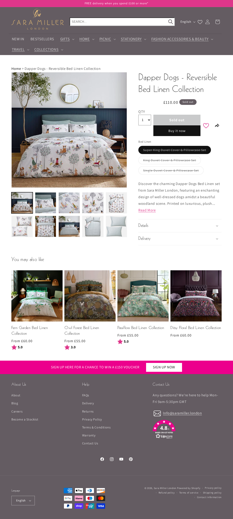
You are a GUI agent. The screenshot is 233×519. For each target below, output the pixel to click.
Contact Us (90, 443)
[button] (66, 39)
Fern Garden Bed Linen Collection (29, 331)
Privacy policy (213, 487)
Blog (14, 403)
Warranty (89, 435)
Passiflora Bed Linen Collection (140, 328)
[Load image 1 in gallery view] (22, 203)
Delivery (88, 403)
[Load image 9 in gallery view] (93, 226)
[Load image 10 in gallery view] (116, 226)
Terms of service (188, 492)
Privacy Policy (92, 419)
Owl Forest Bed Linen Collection (81, 331)
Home (16, 68)
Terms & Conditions (96, 427)
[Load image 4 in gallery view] (93, 203)
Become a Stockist (24, 419)
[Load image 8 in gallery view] (69, 226)
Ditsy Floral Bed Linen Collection (195, 328)
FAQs (85, 395)
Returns (88, 411)
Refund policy (167, 492)
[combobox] (122, 22)
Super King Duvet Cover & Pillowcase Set (177, 151)
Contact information (209, 497)
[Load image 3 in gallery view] (69, 203)
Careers (17, 411)
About (15, 395)
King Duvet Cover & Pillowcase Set (172, 161)
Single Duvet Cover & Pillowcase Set (173, 171)
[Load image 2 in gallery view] (45, 203)
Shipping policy (212, 492)
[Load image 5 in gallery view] (116, 203)
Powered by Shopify (188, 488)
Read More (147, 210)
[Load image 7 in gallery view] (45, 226)
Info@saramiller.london (182, 413)
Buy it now (177, 131)
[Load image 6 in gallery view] (22, 226)
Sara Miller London (165, 488)
